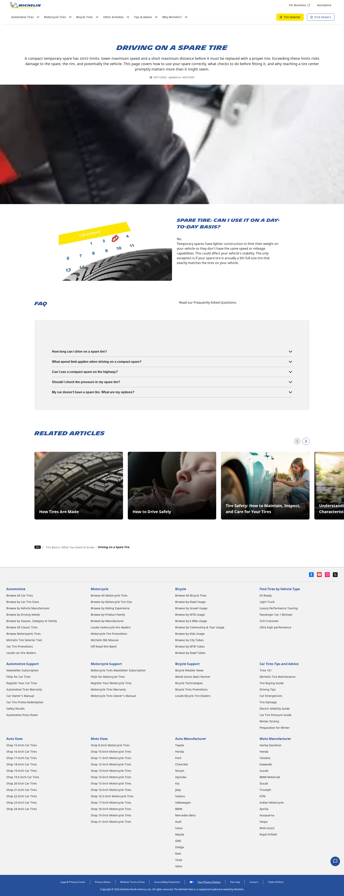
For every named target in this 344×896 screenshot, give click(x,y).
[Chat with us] (335, 861)
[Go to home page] (25, 5)
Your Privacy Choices (209, 882)
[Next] (306, 441)
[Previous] (297, 441)
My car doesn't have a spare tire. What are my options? (93, 392)
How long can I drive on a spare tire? (79, 351)
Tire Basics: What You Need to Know (70, 547)
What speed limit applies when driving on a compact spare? (97, 361)
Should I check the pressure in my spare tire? (86, 382)
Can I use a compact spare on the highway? (85, 372)
